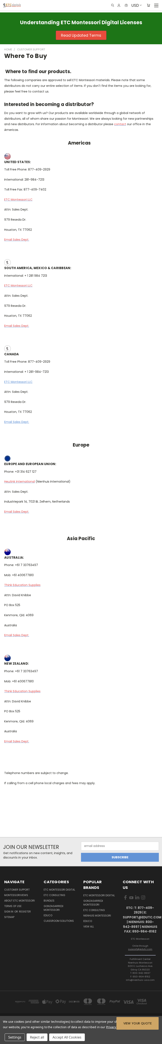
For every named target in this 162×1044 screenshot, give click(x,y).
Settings (14, 1037)
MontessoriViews (16, 895)
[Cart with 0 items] (148, 5)
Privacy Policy (115, 1027)
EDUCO (87, 921)
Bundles (49, 900)
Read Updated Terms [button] (81, 35)
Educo (48, 915)
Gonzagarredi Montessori (53, 908)
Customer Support (17, 889)
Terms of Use (13, 906)
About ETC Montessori (19, 900)
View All (88, 926)
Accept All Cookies (67, 1037)
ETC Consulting (54, 895)
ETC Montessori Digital (59, 889)
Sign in (9, 911)
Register (25, 911)
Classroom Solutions (59, 921)
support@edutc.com (140, 949)
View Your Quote (137, 1023)
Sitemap (9, 917)
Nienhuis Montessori (97, 915)
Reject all (37, 1037)
